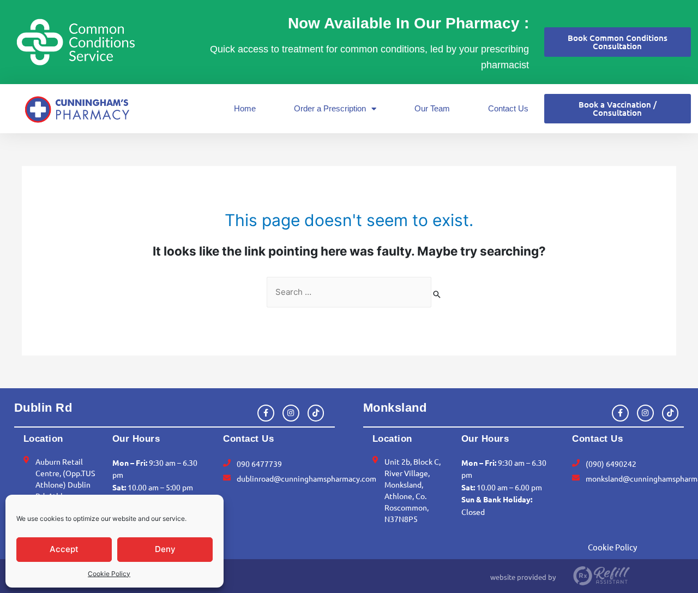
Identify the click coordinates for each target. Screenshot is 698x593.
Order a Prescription (330, 108)
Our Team (432, 108)
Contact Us (508, 108)
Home (245, 108)
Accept (64, 549)
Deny (165, 549)
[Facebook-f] (265, 413)
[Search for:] (349, 292)
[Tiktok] (316, 413)
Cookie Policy (109, 574)
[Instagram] (290, 413)
